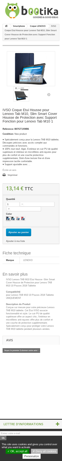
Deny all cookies (45, 451)
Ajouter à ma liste (15, 241)
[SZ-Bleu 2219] (8, 219)
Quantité (10, 199)
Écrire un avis (9, 170)
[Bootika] (31, 11)
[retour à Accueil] (6, 26)
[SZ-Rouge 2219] (23, 219)
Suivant (48, 94)
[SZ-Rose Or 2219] (18, 219)
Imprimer (13, 175)
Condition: (8, 134)
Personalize (31, 456)
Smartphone (19, 26)
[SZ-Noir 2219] (13, 219)
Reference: (8, 129)
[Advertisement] (31, 376)
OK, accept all (18, 451)
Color (9, 214)
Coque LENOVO (37, 26)
